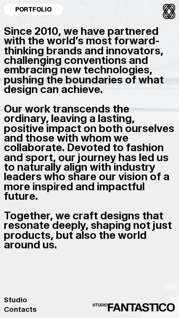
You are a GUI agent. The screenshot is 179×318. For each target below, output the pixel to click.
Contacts (20, 309)
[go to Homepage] (134, 307)
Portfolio (33, 9)
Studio (15, 300)
